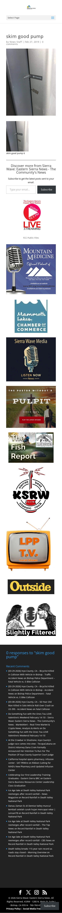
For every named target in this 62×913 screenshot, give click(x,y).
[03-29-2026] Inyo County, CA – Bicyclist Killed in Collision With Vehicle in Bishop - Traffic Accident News (31, 674)
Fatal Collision (43, 709)
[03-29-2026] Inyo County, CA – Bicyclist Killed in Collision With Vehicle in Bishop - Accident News (31, 690)
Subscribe (46, 189)
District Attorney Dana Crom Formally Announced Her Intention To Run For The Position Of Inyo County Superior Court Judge (31, 751)
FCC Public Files (31, 237)
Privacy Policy (13, 908)
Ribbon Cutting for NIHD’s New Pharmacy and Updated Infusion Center (30, 766)
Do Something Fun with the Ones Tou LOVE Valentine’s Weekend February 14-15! (28, 732)
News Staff (16, 41)
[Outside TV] (31, 593)
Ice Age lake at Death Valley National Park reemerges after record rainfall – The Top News (29, 825)
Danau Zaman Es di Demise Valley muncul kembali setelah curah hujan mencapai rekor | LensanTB (31, 809)
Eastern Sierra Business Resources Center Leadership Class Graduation (31, 782)
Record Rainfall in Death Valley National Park (30, 844)
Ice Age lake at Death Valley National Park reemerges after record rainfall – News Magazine (29, 794)
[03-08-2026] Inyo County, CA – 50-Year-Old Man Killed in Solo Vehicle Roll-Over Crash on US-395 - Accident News (31, 705)
